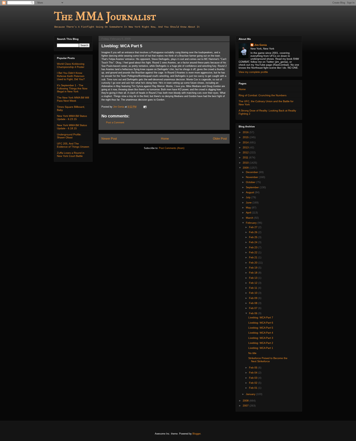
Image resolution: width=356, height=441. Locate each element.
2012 (246, 152)
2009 (246, 167)
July (248, 197)
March (250, 217)
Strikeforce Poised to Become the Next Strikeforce (267, 360)
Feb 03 (253, 377)
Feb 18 (253, 272)
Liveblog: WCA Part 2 (260, 342)
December (252, 172)
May (249, 207)
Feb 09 (253, 298)
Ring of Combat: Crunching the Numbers (262, 95)
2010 (246, 162)
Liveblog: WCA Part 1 (260, 347)
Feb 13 (253, 277)
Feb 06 (253, 313)
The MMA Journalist (105, 17)
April (249, 212)
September (253, 187)
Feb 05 (253, 367)
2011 (246, 157)
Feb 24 (253, 242)
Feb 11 (253, 287)
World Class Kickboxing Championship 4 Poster (70, 65)
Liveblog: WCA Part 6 (260, 322)
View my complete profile (253, 71)
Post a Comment (115, 122)
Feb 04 (253, 372)
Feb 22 (253, 252)
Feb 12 (253, 282)
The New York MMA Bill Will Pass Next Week (73, 99)
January (251, 394)
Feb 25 (253, 237)
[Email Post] (144, 106)
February (251, 222)
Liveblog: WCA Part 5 (260, 327)
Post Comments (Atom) (171, 148)
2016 (246, 132)
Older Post (220, 138)
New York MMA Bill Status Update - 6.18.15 (72, 127)
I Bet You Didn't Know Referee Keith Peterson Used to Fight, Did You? (71, 76)
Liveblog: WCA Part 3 (260, 337)
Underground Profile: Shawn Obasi (69, 136)
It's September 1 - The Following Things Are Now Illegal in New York (72, 88)
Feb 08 (253, 303)
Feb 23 (253, 247)
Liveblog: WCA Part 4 (260, 332)
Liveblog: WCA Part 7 (260, 317)
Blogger (196, 433)
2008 (246, 400)
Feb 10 (253, 292)
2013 (246, 147)
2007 (246, 405)
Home (165, 138)
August (250, 192)
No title (252, 353)
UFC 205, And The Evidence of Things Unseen (73, 145)
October (251, 182)
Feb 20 (253, 262)
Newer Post (109, 138)
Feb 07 (253, 308)
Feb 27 (253, 227)
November (252, 177)
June (249, 202)
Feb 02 (253, 382)
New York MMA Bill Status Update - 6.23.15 (72, 117)
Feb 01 (253, 387)
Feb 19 (253, 267)
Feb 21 (253, 257)
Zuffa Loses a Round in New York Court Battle (70, 154)
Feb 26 (253, 232)
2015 (246, 137)
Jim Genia (260, 44)
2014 (246, 142)
